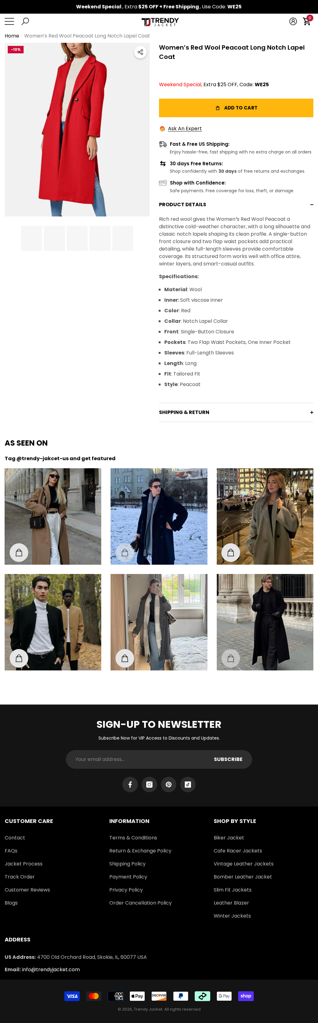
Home (12, 35)
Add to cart (236, 108)
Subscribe (228, 759)
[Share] (140, 52)
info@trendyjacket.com (51, 969)
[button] (25, 21)
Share (140, 52)
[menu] (9, 21)
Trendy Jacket (148, 1009)
